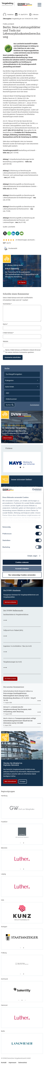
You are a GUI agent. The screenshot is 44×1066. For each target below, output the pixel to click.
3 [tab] (25, 1000)
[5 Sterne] (13, 240)
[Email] (21, 233)
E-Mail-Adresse (8, 333)
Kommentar (7, 304)
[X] (5, 233)
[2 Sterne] (6, 240)
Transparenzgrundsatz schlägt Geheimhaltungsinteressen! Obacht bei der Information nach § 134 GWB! (19, 720)
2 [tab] (24, 467)
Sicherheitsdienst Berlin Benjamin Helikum (17, 691)
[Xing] (17, 233)
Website (5, 341)
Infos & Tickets (7, 438)
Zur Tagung (22, 282)
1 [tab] (20, 467)
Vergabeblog (7, 3)
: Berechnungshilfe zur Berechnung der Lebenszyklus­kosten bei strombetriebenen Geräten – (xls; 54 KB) (20, 186)
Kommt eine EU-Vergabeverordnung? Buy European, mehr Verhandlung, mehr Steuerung (17, 709)
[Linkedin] (13, 233)
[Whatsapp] (9, 233)
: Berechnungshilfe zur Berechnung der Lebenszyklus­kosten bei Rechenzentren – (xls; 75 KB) (19, 209)
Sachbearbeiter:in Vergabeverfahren (15, 614)
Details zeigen (32, 556)
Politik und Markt (8, 24)
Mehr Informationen (10, 781)
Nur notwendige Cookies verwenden (22, 575)
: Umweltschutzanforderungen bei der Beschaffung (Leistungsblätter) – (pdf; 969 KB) (18, 161)
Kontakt (3, 1062)
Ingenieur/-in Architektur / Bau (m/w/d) (17, 646)
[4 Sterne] (11, 240)
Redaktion (10, 14)
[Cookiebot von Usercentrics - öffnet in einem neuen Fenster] (32, 489)
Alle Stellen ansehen (10, 678)
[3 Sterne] (9, 240)
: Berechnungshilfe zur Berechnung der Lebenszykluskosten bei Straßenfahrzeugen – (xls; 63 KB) (19, 197)
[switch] (38, 533)
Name (5, 324)
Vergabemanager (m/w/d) (12, 662)
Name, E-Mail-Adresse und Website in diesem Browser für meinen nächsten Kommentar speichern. (23, 351)
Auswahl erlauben (22, 568)
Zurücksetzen (34, 405)
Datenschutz (22, 1062)
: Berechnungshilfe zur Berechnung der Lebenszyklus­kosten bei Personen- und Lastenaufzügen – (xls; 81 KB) (19, 220)
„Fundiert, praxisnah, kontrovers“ (7, 5)
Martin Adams (8, 718)
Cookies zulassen (22, 562)
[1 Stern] (4, 240)
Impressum (12, 1062)
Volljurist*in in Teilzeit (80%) (13, 630)
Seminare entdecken (10, 602)
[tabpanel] (22, 463)
